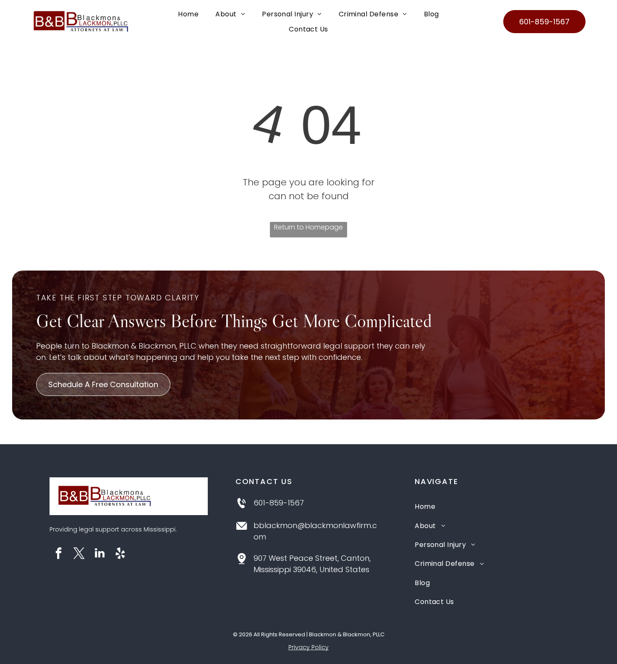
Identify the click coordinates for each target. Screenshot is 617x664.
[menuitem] (188, 14)
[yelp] (120, 554)
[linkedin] (100, 554)
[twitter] (79, 554)
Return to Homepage (308, 227)
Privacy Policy (308, 647)
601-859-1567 (279, 502)
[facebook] (59, 554)
